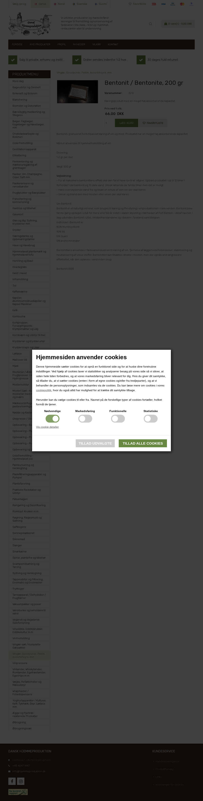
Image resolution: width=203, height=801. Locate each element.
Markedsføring (85, 411)
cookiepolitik (43, 390)
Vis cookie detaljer (47, 426)
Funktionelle (117, 411)
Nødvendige (52, 411)
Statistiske (151, 411)
